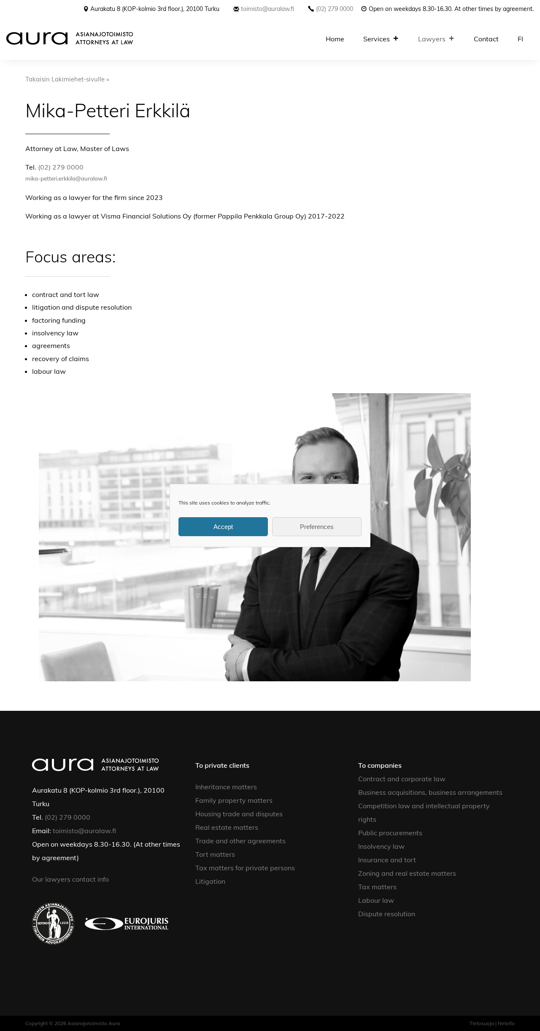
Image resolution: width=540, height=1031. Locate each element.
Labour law (376, 900)
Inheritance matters (226, 787)
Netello (506, 1023)
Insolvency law (381, 846)
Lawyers (432, 39)
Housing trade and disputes (239, 814)
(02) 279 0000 (334, 8)
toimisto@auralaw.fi (267, 8)
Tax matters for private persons (245, 868)
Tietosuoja (482, 1023)
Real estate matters (226, 827)
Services (376, 39)
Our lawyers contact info (71, 879)
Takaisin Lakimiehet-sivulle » (67, 79)
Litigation (210, 881)
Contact (486, 39)
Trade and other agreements (240, 841)
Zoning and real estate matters (407, 873)
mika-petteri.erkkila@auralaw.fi (66, 178)
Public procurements (390, 833)
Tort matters (215, 854)
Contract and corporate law (402, 779)
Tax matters (377, 887)
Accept (223, 526)
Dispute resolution (386, 914)
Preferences (317, 526)
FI (520, 39)
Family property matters (234, 800)
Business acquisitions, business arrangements (430, 792)
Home (335, 39)
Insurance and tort (387, 860)
